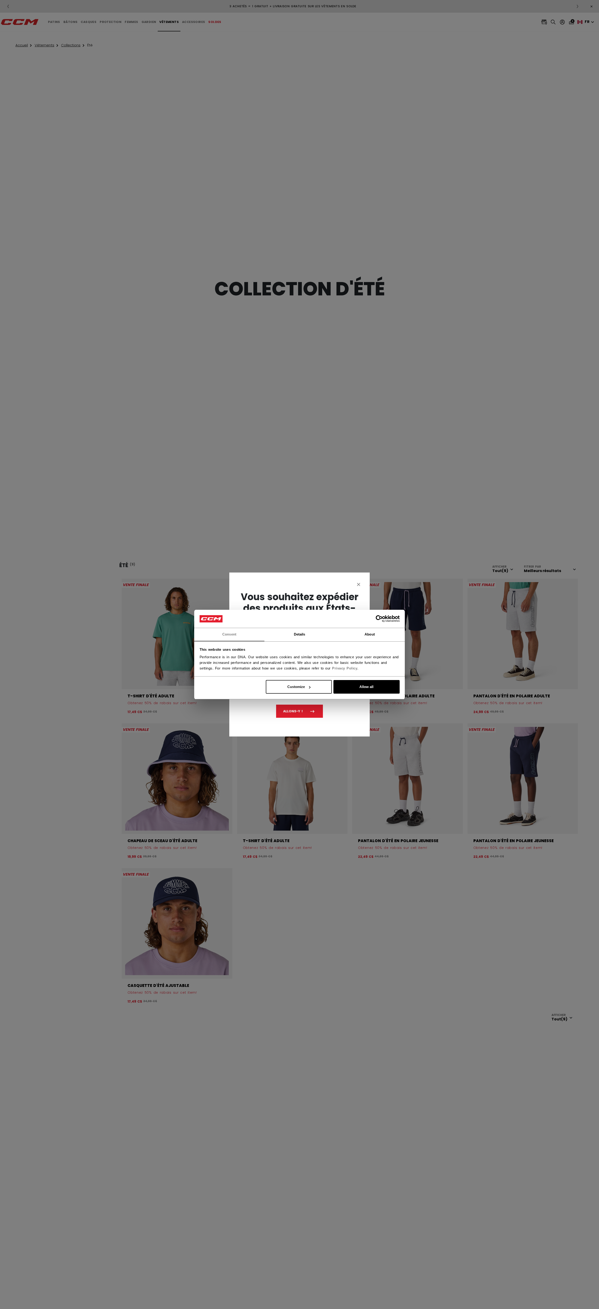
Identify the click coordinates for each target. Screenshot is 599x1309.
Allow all (366, 687)
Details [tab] (299, 634)
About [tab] (370, 634)
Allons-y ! (293, 711)
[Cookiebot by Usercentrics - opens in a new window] (379, 618)
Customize (296, 687)
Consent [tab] (229, 634)
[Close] (358, 584)
